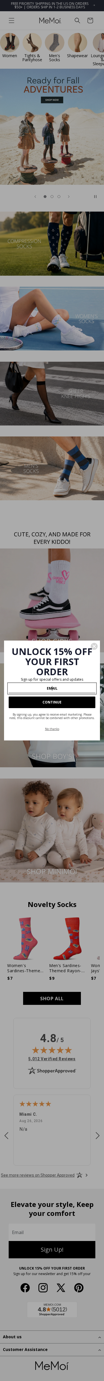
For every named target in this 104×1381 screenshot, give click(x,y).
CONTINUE (52, 702)
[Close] (94, 646)
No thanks (52, 729)
